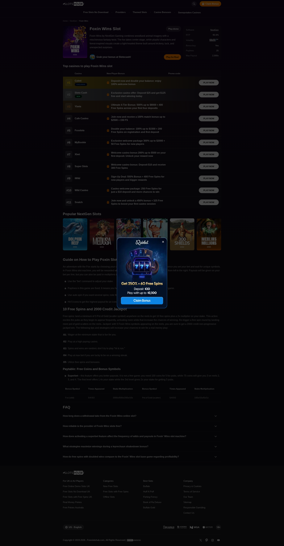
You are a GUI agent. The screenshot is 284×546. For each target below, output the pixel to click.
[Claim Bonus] (142, 273)
